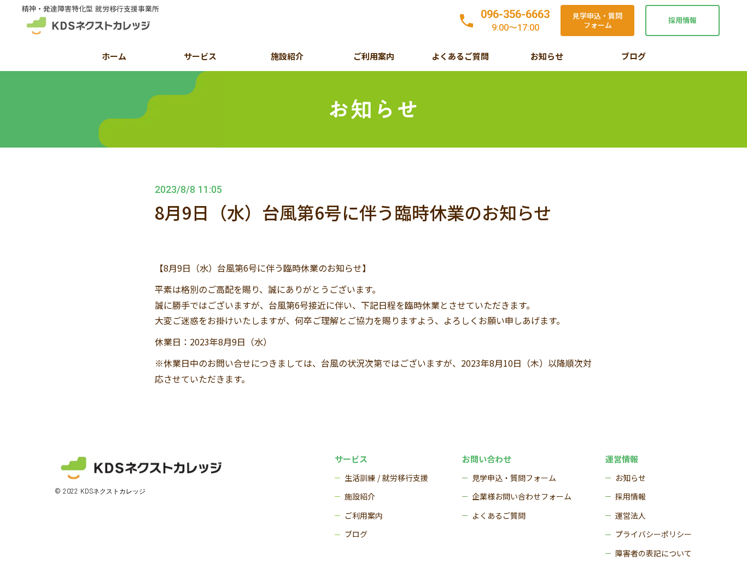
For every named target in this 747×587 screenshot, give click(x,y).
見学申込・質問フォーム (597, 20)
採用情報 (682, 20)
